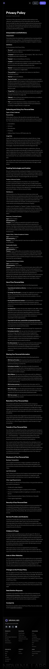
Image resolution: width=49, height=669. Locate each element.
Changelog (34, 637)
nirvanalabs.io (11, 99)
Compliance (8, 659)
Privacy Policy (35, 653)
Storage (7, 638)
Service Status (35, 640)
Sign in (35, 3)
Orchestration (8, 642)
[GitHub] (6, 626)
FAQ (6, 655)
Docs (33, 633)
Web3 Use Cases (22, 637)
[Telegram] (16, 626)
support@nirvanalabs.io (16, 607)
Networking (7, 640)
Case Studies (21, 633)
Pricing (6, 651)
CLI (32, 644)
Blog (6, 653)
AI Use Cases (21, 635)
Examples (34, 635)
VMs (6, 635)
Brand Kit (7, 661)
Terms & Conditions (36, 651)
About (20, 651)
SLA (33, 655)
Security (7, 657)
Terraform (34, 646)
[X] (13, 626)
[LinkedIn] (9, 626)
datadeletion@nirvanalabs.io (13, 595)
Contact (20, 653)
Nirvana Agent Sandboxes (11, 637)
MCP (33, 642)
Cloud (6, 633)
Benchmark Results (36, 638)
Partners (20, 640)
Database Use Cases (23, 638)
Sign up (42, 3)
